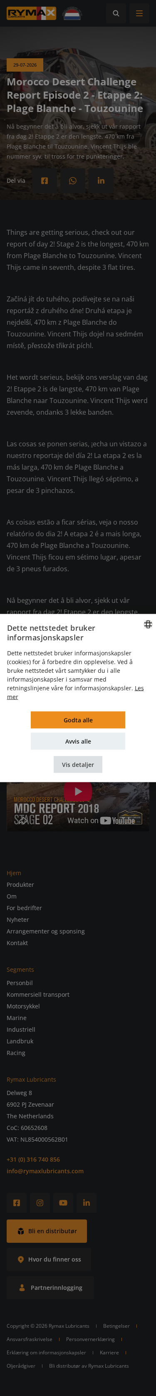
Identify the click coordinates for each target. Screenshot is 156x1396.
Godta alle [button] (78, 720)
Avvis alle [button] (78, 741)
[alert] (78, 698)
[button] (78, 764)
